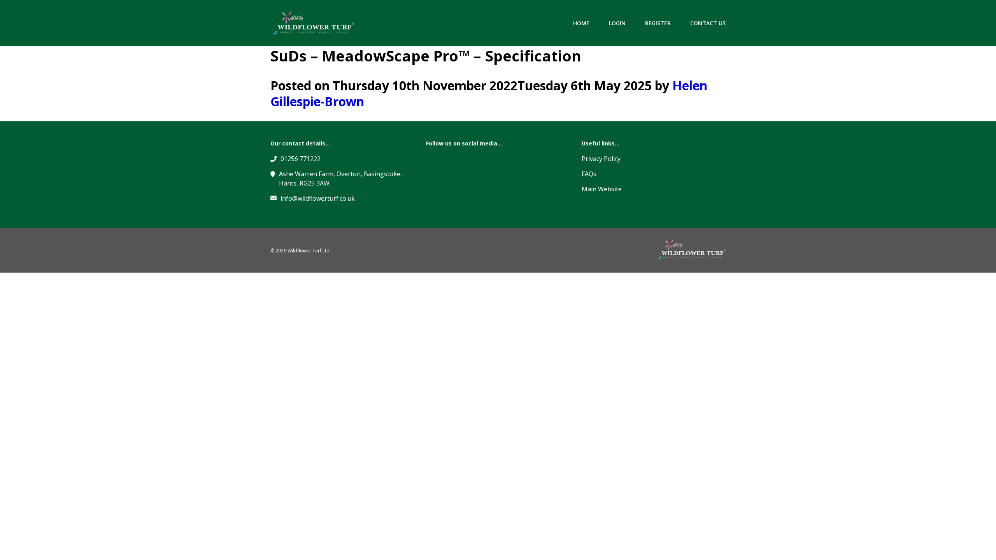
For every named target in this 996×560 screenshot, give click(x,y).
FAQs (589, 174)
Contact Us (708, 23)
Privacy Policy (601, 158)
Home (581, 23)
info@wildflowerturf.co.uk (318, 198)
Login (617, 23)
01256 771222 (301, 158)
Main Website (602, 189)
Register (658, 23)
